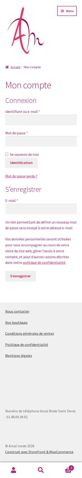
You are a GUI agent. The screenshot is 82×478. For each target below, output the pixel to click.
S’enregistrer (20, 276)
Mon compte (13, 470)
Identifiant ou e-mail (22, 111)
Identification (21, 162)
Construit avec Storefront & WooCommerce (39, 451)
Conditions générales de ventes (29, 333)
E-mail (11, 200)
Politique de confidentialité (26, 344)
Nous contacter (17, 311)
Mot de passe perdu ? (21, 176)
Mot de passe (16, 133)
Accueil (15, 67)
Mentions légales (18, 355)
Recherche (41, 470)
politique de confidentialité (44, 262)
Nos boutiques (16, 322)
